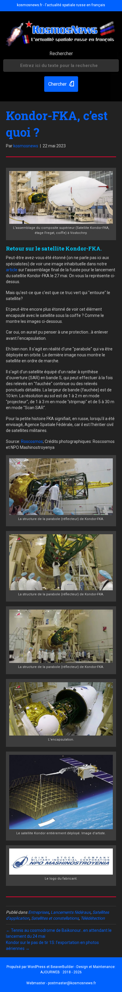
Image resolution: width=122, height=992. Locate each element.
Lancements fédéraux (71, 912)
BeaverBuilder (62, 967)
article (11, 269)
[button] (61, 84)
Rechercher (61, 53)
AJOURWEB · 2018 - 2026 (61, 972)
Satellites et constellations (55, 918)
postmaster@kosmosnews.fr (72, 983)
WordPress (37, 967)
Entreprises (38, 912)
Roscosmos (32, 441)
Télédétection (93, 918)
